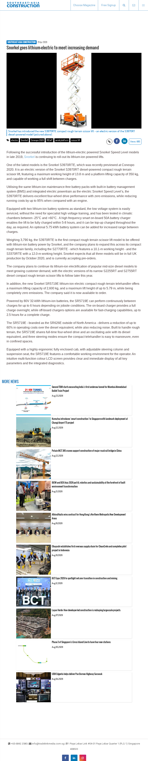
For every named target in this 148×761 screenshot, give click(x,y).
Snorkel (24, 140)
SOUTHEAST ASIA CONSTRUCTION (22, 42)
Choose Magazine (84, 5)
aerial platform (61, 140)
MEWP (49, 140)
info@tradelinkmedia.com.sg (48, 743)
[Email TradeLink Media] (133, 5)
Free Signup (108, 5)
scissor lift (75, 140)
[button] (124, 5)
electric (14, 140)
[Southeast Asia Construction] (23, 5)
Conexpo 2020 (37, 140)
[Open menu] (143, 5)
